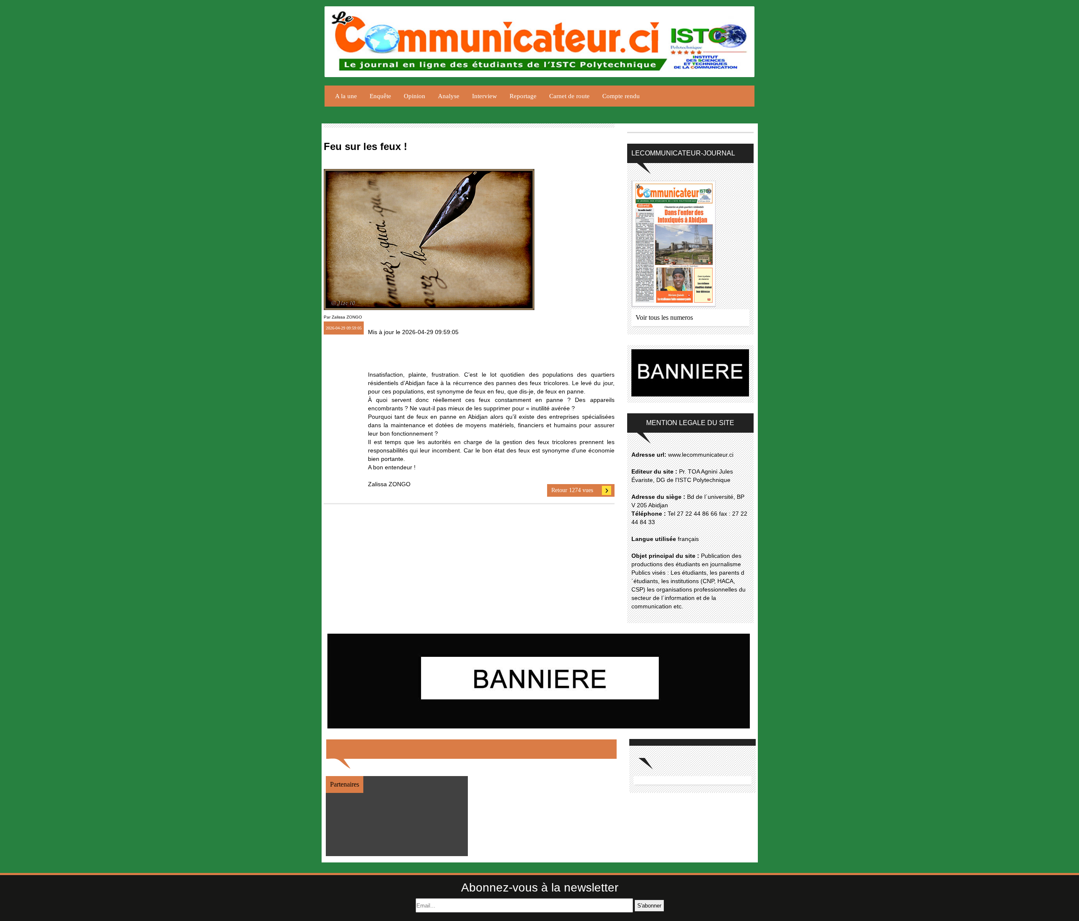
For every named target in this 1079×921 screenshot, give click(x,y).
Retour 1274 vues (572, 490)
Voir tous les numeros (664, 317)
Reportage (523, 96)
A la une (346, 96)
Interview (484, 96)
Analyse (448, 96)
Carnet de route (569, 96)
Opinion (414, 96)
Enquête (380, 96)
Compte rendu (621, 96)
